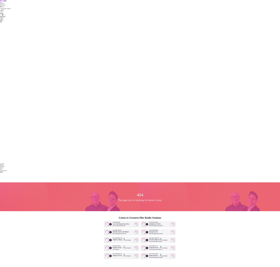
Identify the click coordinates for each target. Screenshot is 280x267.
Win (1, 169)
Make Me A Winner (6, 8)
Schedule (2, 164)
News (2, 6)
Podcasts (3, 5)
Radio (2, 3)
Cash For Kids (3, 170)
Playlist (1, 165)
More (1, 172)
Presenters (2, 166)
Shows (1, 168)
